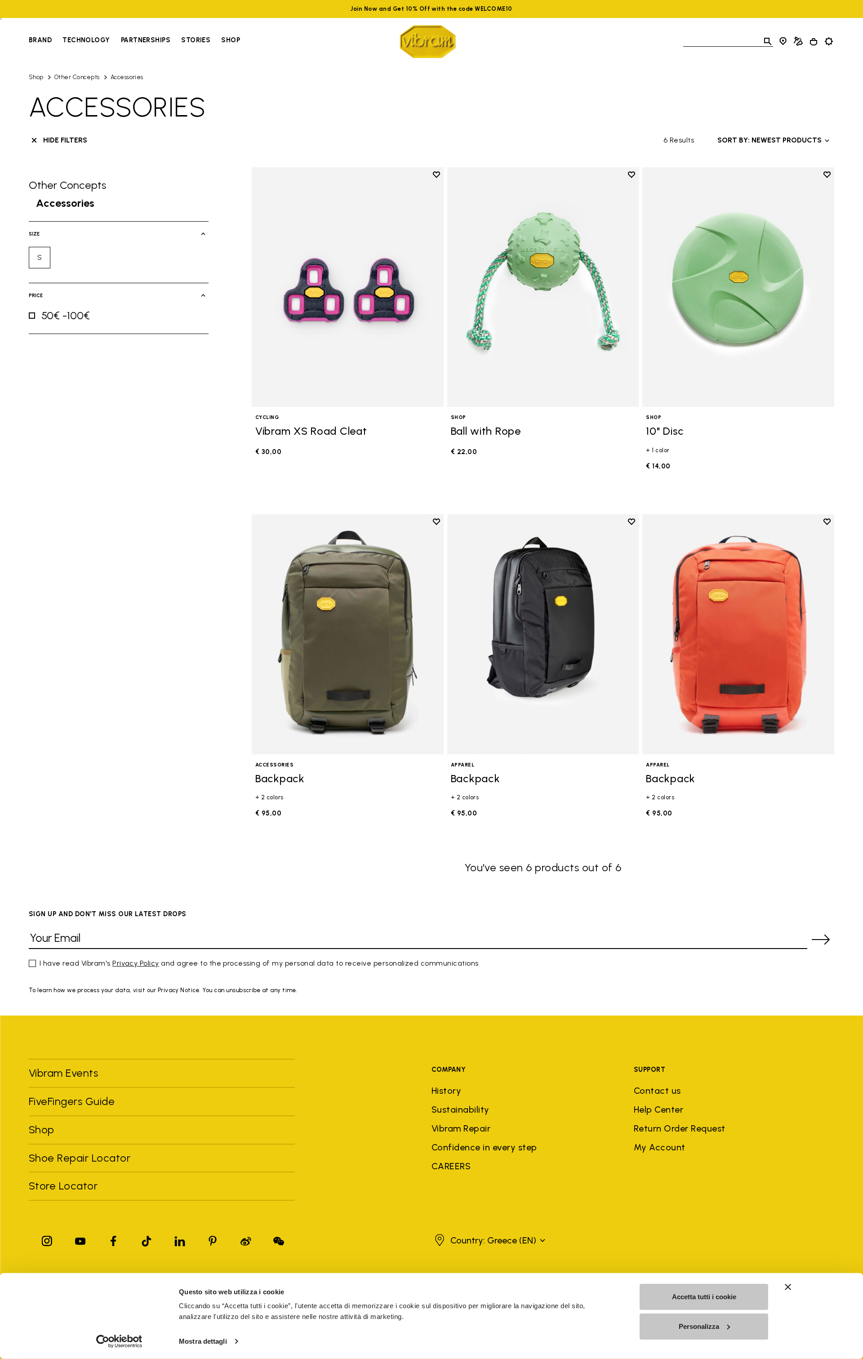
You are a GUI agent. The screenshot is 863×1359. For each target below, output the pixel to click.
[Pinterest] (212, 1239)
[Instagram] (47, 1239)
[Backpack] (348, 634)
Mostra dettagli (203, 1341)
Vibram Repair (461, 1128)
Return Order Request (679, 1128)
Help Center (658, 1109)
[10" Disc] (738, 287)
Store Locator (63, 1185)
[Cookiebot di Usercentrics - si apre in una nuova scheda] (119, 1341)
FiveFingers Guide (73, 1101)
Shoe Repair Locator (79, 1157)
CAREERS (451, 1166)
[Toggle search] (767, 41)
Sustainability (460, 1109)
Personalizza (699, 1326)
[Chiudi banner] (788, 1287)
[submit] (820, 939)
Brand (40, 40)
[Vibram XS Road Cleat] (348, 287)
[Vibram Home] (428, 41)
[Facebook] (113, 1239)
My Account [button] (659, 1147)
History (446, 1090)
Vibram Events (63, 1072)
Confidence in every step (484, 1147)
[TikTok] (146, 1239)
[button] (489, 1240)
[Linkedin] (179, 1239)
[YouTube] (80, 1239)
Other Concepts (77, 77)
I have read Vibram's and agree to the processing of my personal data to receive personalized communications (259, 963)
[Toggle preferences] (828, 41)
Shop (230, 40)
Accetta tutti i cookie (704, 1297)
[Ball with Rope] (543, 287)
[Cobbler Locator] (798, 41)
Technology (86, 40)
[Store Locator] (783, 41)
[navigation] (134, 41)
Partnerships (145, 40)
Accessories (127, 77)
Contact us (657, 1090)
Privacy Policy (135, 963)
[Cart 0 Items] (813, 41)
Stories (195, 40)
